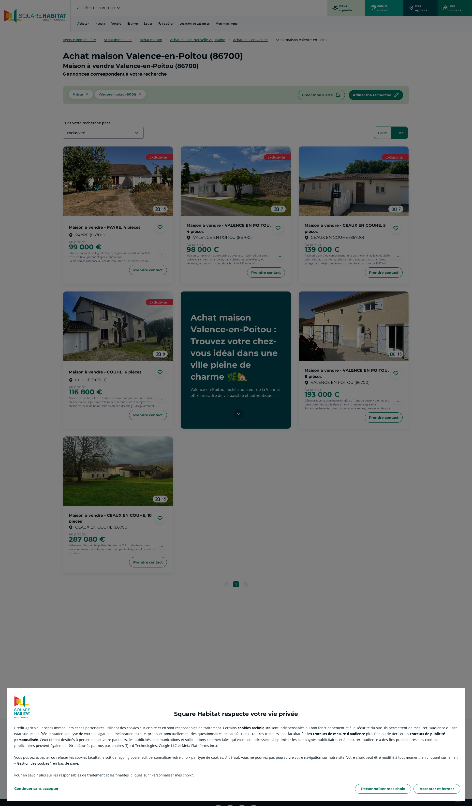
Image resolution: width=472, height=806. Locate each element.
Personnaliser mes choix (383, 789)
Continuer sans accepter (36, 788)
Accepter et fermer (437, 789)
